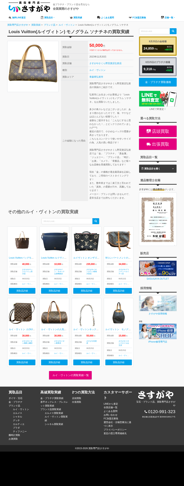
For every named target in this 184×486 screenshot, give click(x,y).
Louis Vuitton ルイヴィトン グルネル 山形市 (63, 258)
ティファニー (20, 431)
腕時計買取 (14, 435)
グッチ (16, 420)
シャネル (17, 416)
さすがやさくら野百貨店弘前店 (105, 63)
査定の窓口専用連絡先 (115, 433)
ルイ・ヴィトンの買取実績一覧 (70, 375)
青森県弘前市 (96, 77)
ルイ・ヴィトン (97, 70)
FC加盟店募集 (111, 418)
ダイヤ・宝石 (15, 398)
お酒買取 (13, 439)
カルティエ (18, 424)
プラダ (16, 428)
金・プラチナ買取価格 (158, 82)
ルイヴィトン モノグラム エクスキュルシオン (130, 329)
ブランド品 (14, 405)
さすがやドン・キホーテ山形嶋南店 (59, 271)
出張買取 (160, 144)
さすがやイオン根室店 (59, 342)
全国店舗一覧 (110, 407)
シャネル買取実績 (54, 424)
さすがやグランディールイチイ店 (124, 271)
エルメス (17, 413)
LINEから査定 (111, 404)
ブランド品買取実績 (50, 409)
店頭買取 (160, 131)
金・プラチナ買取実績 (51, 398)
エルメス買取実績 (54, 413)
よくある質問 (110, 411)
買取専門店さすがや (98, 448)
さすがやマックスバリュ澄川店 (27, 271)
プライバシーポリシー (115, 429)
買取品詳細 (22, 291)
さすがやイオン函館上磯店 (27, 342)
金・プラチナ (15, 402)
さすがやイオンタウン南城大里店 (91, 271)
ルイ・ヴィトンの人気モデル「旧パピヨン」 (64, 329)
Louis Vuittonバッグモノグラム (25, 258)
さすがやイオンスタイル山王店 (124, 343)
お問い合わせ (110, 415)
